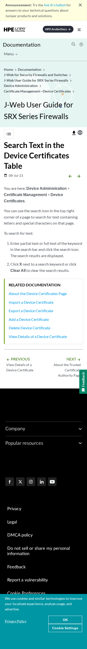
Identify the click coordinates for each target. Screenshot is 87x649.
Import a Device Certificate (31, 302)
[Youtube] (52, 482)
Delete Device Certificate (29, 327)
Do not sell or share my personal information (38, 551)
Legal (12, 522)
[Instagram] (31, 482)
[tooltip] (74, 133)
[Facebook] (9, 482)
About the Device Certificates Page (38, 293)
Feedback (16, 567)
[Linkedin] (41, 482)
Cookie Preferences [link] (26, 593)
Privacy (14, 509)
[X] (20, 482)
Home (9, 69)
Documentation (21, 44)
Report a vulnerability (27, 580)
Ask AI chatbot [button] (55, 5)
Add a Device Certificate (29, 319)
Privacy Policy (15, 621)
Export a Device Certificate (31, 310)
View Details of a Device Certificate (38, 336)
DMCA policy (20, 535)
